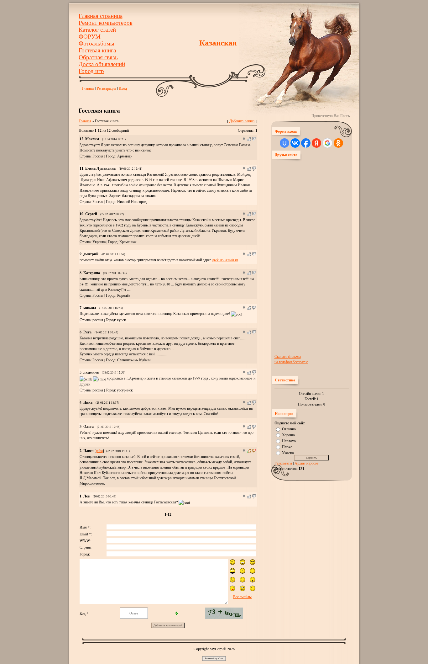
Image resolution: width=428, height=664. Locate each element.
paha (99, 450)
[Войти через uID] (284, 143)
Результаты (283, 462)
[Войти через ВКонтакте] (295, 143)
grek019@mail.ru (225, 259)
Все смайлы (242, 596)
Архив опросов (307, 462)
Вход (123, 88)
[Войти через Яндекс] (316, 143)
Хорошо (288, 434)
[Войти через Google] (327, 143)
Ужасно (288, 452)
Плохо (287, 446)
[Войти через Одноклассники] (338, 143)
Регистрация (106, 88)
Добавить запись (242, 120)
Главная (88, 88)
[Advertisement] (299, 256)
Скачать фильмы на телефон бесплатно (291, 359)
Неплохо (289, 440)
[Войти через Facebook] (306, 143)
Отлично (289, 428)
